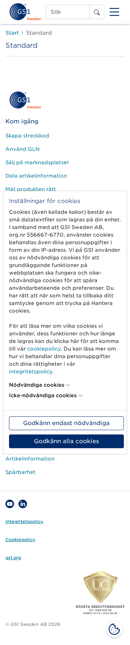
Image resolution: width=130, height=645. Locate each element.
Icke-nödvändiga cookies (43, 395)
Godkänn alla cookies (66, 441)
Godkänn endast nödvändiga (66, 423)
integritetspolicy (30, 371)
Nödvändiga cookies (36, 385)
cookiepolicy (44, 349)
